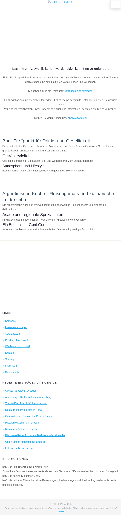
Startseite (10, 321)
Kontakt (9, 353)
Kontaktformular (78, 118)
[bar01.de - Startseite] (60, 2)
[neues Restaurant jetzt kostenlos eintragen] (115, 4)
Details (61, 511)
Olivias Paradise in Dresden (21, 390)
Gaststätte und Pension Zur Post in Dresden (29, 416)
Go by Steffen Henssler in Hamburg (25, 442)
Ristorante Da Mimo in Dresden (22, 422)
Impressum (11, 365)
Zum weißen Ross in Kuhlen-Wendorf (26, 403)
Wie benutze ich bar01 (17, 346)
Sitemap (9, 359)
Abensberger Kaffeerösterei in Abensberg (28, 397)
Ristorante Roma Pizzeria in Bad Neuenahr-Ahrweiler (35, 435)
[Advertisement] (60, 31)
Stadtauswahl (12, 333)
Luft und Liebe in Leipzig (19, 448)
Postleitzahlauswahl (16, 340)
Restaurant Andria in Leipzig (21, 429)
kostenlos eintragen (16, 327)
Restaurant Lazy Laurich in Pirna (23, 410)
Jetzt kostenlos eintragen (78, 91)
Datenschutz (12, 372)
